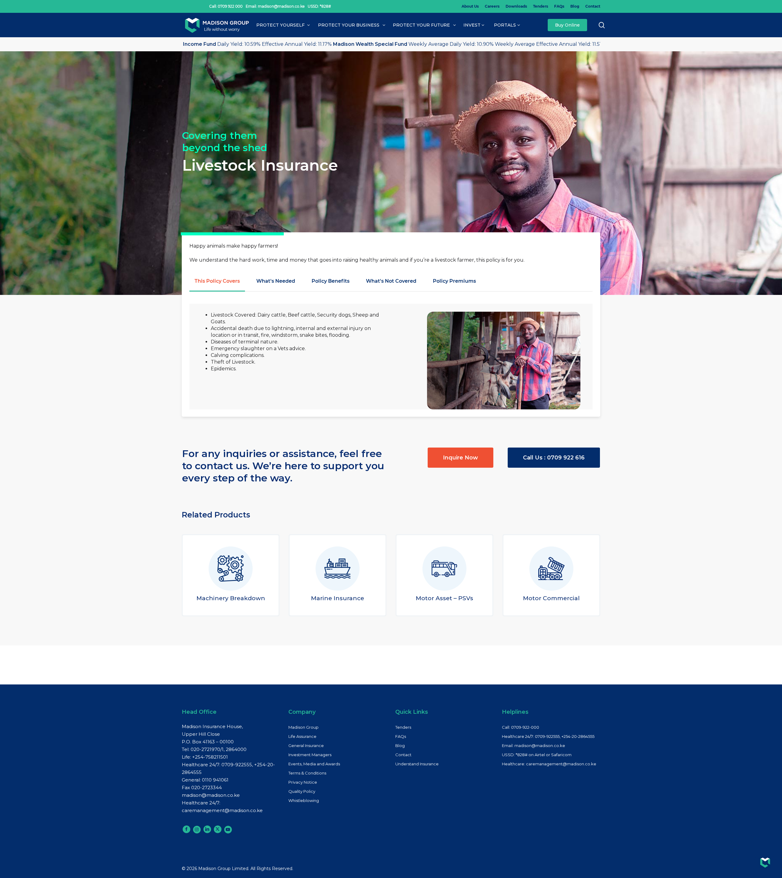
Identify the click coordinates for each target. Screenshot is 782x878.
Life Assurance (302, 736)
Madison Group (303, 727)
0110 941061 (215, 780)
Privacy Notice (302, 782)
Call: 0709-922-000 (520, 727)
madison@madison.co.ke (211, 795)
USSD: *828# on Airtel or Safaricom (537, 754)
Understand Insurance (417, 763)
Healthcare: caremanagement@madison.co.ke (549, 763)
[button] (217, 281)
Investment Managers (309, 754)
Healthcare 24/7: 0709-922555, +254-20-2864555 (548, 736)
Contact (403, 754)
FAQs (400, 736)
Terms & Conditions (307, 773)
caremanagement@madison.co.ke (222, 810)
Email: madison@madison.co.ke (533, 745)
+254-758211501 (210, 757)
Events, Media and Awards (314, 763)
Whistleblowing (303, 800)
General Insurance (306, 745)
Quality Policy (301, 791)
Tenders (403, 727)
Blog (400, 745)
